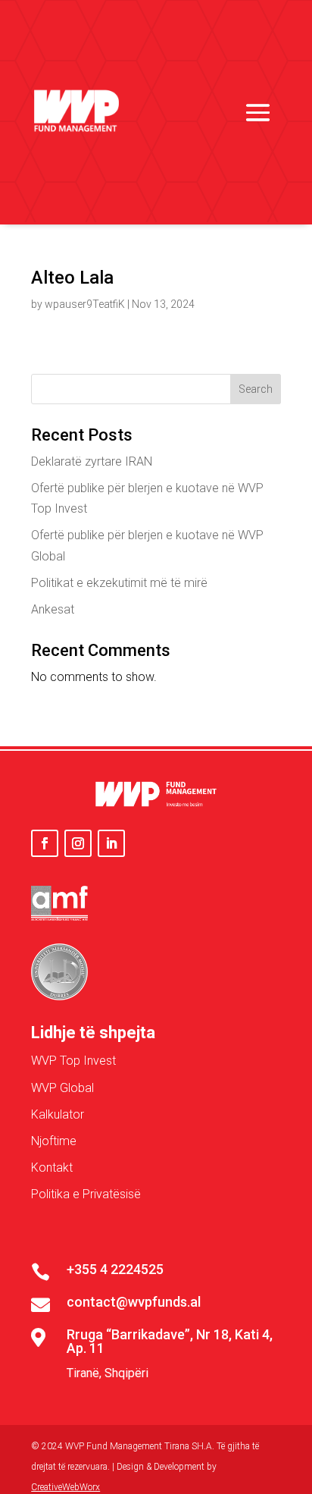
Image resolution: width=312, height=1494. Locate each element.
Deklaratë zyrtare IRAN (91, 461)
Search (256, 389)
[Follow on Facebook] (44, 843)
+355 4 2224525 (115, 1269)
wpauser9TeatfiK (85, 304)
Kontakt (52, 1167)
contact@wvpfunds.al (134, 1302)
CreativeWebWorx (65, 1487)
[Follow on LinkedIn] (111, 843)
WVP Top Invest (73, 1060)
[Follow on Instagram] (78, 843)
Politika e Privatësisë (86, 1194)
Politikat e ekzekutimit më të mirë (119, 583)
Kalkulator (57, 1114)
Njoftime (53, 1141)
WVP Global (62, 1088)
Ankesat (52, 609)
